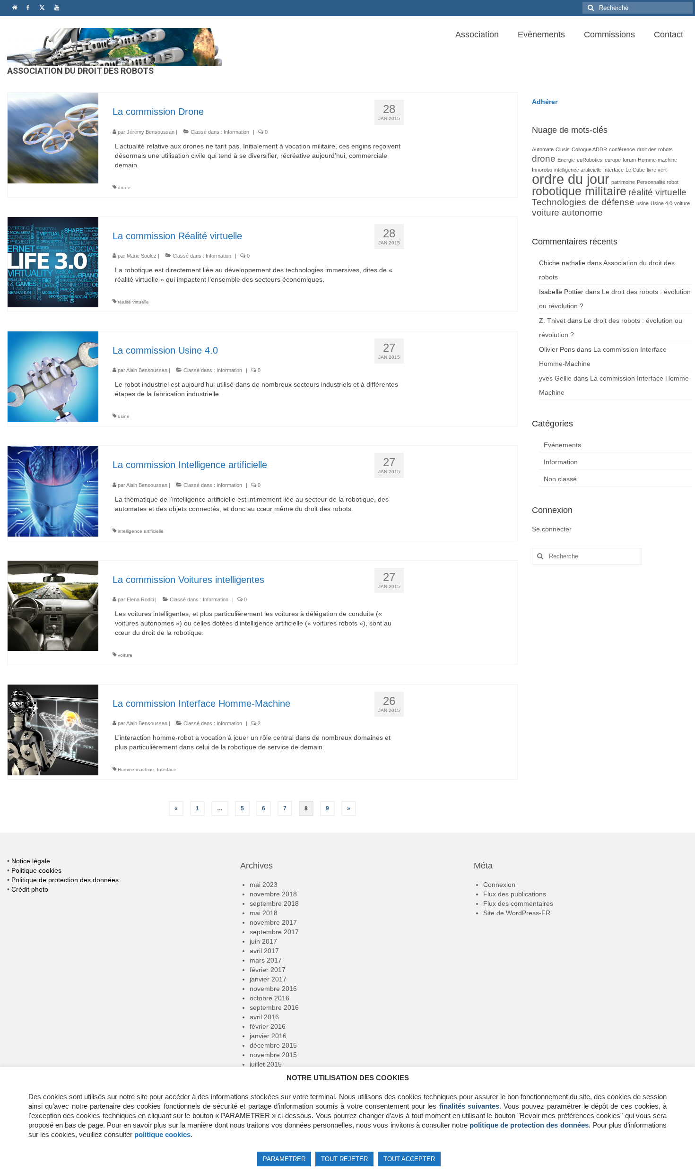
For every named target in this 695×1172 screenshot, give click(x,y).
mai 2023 (264, 884)
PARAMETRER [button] (284, 1159)
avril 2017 (264, 951)
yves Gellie (555, 378)
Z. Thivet (552, 320)
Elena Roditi (140, 599)
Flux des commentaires (518, 903)
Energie (566, 160)
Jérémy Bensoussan (150, 132)
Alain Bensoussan (146, 370)
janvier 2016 (268, 1036)
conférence (622, 149)
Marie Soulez (141, 256)
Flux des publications (514, 894)
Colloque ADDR (589, 149)
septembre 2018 (274, 903)
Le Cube (635, 170)
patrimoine (623, 182)
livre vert (657, 170)
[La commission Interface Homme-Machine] (53, 729)
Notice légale (30, 861)
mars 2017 (266, 960)
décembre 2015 (273, 1045)
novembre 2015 (273, 1055)
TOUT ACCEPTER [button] (409, 1159)
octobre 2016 (269, 998)
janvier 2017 (268, 979)
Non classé (560, 479)
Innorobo (542, 170)
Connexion (499, 884)
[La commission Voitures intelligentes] (53, 605)
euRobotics (590, 160)
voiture (125, 655)
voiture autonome (567, 212)
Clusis (563, 149)
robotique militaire (579, 191)
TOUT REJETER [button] (344, 1159)
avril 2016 (264, 1017)
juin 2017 (263, 941)
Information (236, 132)
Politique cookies (36, 870)
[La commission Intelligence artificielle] (53, 491)
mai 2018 (264, 913)
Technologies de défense (583, 202)
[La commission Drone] (53, 137)
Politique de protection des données (65, 880)
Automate (543, 149)
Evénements (562, 445)
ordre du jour (570, 179)
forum (629, 160)
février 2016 (268, 1026)
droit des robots (655, 149)
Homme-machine (136, 769)
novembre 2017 (273, 922)
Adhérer (544, 101)
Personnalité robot (657, 182)
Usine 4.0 (661, 203)
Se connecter (552, 529)
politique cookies (162, 1134)
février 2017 (268, 969)
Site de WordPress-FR (516, 913)
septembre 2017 (274, 932)
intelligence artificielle (141, 531)
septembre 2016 (274, 1007)
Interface (166, 769)
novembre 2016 (273, 988)
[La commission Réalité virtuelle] (53, 261)
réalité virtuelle (133, 301)
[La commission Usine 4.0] (53, 376)
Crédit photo (29, 889)
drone (124, 187)
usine (124, 416)
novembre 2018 (273, 894)
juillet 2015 (266, 1064)
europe (613, 160)
